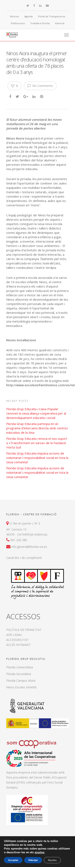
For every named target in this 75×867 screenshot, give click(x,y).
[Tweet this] (17, 96)
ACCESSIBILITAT (17, 640)
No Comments (42, 85)
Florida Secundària (18, 674)
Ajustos (52, 860)
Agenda (28, 16)
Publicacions (18, 23)
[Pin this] (42, 96)
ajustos (39, 852)
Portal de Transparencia (51, 16)
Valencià (59, 23)
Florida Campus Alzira (20, 681)
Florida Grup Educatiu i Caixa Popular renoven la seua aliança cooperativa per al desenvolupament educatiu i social (36, 413)
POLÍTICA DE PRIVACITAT (23, 630)
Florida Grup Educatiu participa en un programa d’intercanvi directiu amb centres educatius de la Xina (37, 428)
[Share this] (10, 96)
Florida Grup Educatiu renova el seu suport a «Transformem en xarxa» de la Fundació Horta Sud (36, 442)
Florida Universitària (19, 667)
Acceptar (13, 860)
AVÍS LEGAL (14, 635)
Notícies (14, 16)
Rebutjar (33, 860)
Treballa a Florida (40, 23)
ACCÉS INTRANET (18, 645)
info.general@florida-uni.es (29, 547)
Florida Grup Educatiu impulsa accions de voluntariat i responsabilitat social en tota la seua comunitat (37, 457)
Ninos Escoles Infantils (21, 687)
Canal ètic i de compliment (24, 558)
